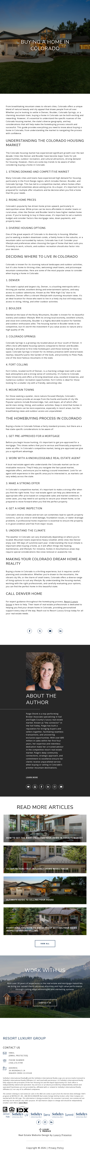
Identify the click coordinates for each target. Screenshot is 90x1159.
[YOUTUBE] (28, 786)
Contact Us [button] (45, 1003)
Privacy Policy (56, 1147)
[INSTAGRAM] (54, 786)
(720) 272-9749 (16, 1063)
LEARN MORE (32, 777)
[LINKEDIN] (48, 786)
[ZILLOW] (35, 786)
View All (45, 943)
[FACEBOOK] (41, 786)
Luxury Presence (62, 1135)
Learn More (23, 1103)
